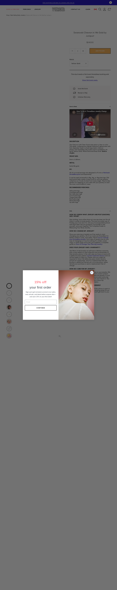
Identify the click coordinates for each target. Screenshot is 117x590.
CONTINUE (40, 308)
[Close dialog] (91, 272)
